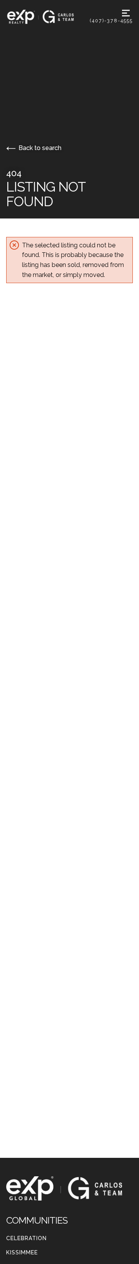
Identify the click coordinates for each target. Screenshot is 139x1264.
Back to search (40, 148)
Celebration (26, 1238)
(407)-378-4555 (111, 20)
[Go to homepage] (48, 17)
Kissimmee (22, 1252)
